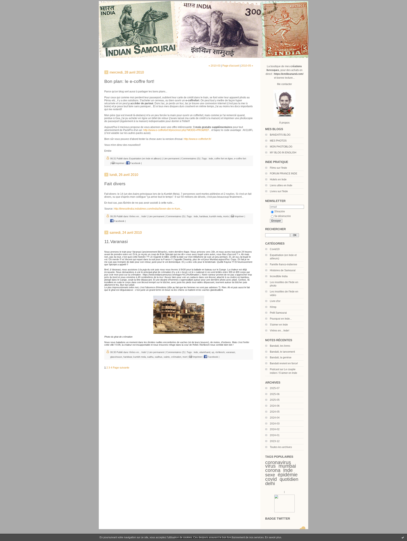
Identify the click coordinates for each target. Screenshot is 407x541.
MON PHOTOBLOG (281, 146)
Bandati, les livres (280, 345)
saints (167, 357)
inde (211, 158)
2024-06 (275, 405)
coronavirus (278, 462)
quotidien (289, 479)
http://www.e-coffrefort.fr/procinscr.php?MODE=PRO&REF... (177, 130)
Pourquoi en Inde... (281, 318)
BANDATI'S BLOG (280, 134)
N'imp (273, 307)
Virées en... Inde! (279, 330)
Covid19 (275, 249)
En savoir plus (273, 537)
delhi (270, 483)
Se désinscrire (282, 216)
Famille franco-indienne (283, 264)
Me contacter (284, 84)
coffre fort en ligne (223, 158)
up (213, 352)
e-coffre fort (240, 158)
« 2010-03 (214, 65)
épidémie (288, 474)
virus (270, 466)
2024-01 (275, 435)
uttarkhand (204, 352)
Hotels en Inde (278, 179)
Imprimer (119, 163)
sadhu (150, 357)
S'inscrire (279, 211)
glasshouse (116, 357)
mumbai (287, 466)
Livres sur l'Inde (279, 191)
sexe (270, 474)
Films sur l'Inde (278, 167)
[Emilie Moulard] (284, 511)
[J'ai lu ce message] (402, 537)
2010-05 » (247, 65)
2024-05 (275, 411)
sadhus (158, 357)
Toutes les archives (281, 447)
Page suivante (121, 367)
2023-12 (275, 441)
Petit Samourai (278, 312)
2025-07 (275, 388)
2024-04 (275, 417)
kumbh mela (215, 216)
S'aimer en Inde (279, 324)
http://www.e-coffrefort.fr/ (197, 139)
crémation (176, 357)
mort (185, 357)
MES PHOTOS (278, 140)
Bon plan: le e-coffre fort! (129, 81)
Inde (288, 470)
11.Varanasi (116, 241)
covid (271, 479)
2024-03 (275, 423)
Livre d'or (275, 301)
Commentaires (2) (175, 352)
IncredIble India (279, 276)
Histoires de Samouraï (282, 270)
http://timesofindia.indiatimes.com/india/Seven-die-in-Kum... (148, 208)
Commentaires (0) (190, 158)
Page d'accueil (230, 65)
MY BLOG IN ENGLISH (283, 152)
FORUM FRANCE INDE (283, 173)
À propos (284, 122)
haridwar (203, 216)
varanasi (230, 352)
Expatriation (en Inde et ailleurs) (145, 158)
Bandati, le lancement (282, 351)
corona (272, 470)
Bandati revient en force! (284, 363)
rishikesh (220, 352)
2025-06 (275, 394)
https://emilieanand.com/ (288, 73)
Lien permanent (171, 158)
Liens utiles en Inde (281, 185)
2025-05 (275, 399)
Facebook (135, 163)
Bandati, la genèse (280, 357)
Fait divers (114, 183)
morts (226, 216)
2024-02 (275, 429)
